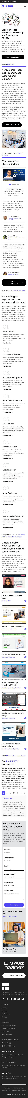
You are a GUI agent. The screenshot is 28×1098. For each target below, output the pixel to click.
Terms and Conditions (18, 1088)
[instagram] (18, 999)
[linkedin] (3, 999)
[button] (14, 598)
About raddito (10, 125)
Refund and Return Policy (19, 1090)
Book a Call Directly (13, 57)
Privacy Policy (6, 1088)
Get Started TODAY (13, 975)
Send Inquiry (14, 905)
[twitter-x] (7, 999)
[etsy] (10, 999)
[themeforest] (22, 999)
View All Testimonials (13, 283)
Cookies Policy (6, 1090)
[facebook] (14, 999)
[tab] (10, 184)
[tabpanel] (14, 806)
